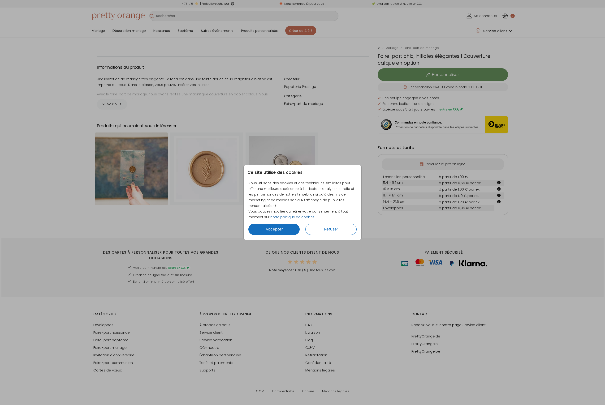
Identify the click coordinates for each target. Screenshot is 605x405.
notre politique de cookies (292, 217)
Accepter (274, 229)
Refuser (331, 229)
